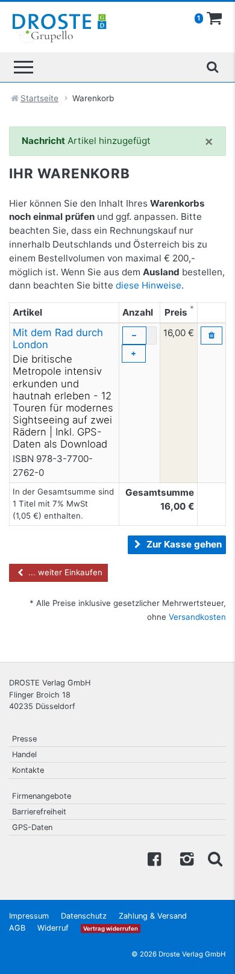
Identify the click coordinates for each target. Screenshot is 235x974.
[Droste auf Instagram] (184, 858)
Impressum (29, 915)
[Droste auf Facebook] (154, 858)
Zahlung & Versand (153, 915)
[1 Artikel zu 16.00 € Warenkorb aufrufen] (214, 19)
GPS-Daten (32, 827)
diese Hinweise (148, 285)
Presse (24, 738)
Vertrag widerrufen (110, 928)
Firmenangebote (41, 796)
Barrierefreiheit (39, 811)
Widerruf (53, 927)
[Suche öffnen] (212, 66)
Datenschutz (84, 915)
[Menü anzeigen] (23, 67)
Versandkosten (197, 617)
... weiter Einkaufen (64, 572)
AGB (17, 927)
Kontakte (28, 770)
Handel (24, 754)
